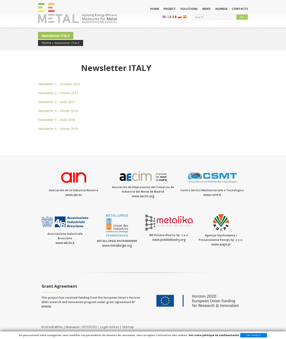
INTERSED (90, 327)
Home (154, 9)
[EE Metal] (77, 13)
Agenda (221, 9)
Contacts (240, 9)
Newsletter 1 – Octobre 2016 (59, 84)
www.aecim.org (143, 196)
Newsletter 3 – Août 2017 (56, 102)
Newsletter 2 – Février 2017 (58, 93)
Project (170, 9)
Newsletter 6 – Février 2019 (58, 129)
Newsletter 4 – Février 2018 (58, 111)
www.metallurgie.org (117, 245)
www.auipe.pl (220, 244)
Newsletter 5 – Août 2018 (56, 120)
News (206, 9)
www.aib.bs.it (65, 243)
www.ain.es (73, 195)
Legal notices (109, 327)
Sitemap (128, 327)
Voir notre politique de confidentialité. (214, 335)
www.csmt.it (212, 195)
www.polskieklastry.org (168, 239)
